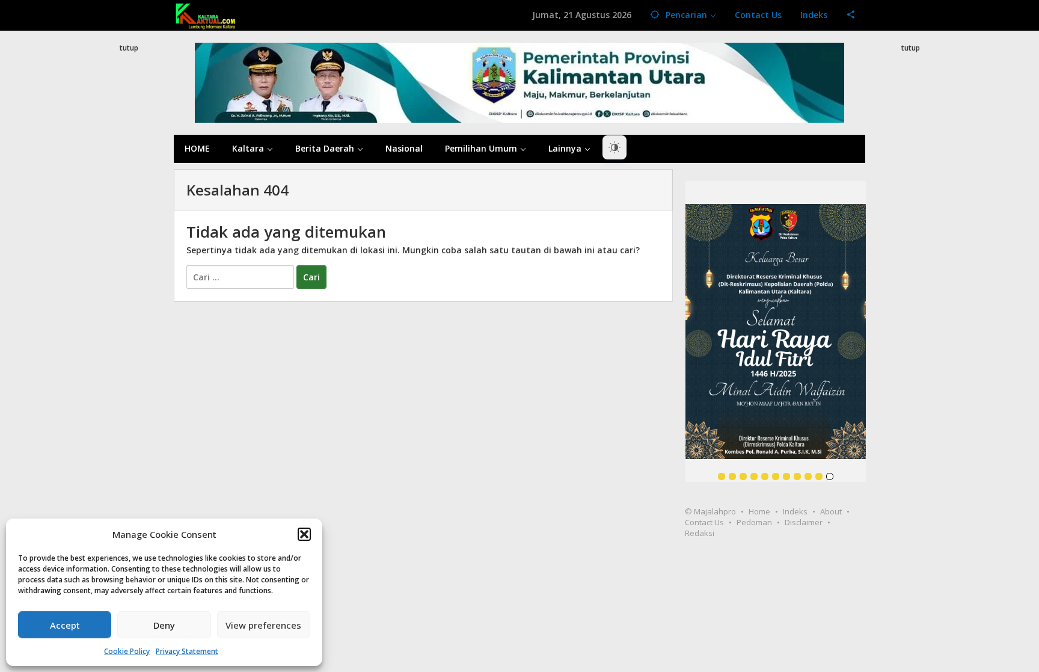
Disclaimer (804, 522)
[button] (304, 534)
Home (759, 511)
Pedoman (754, 522)
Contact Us (704, 522)
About (831, 511)
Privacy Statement (187, 651)
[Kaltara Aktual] (206, 14)
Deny (164, 625)
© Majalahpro (710, 511)
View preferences (263, 625)
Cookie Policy (127, 651)
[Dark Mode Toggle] (614, 147)
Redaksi (699, 533)
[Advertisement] (129, 273)
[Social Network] (851, 15)
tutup (129, 48)
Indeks (795, 511)
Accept (65, 625)
